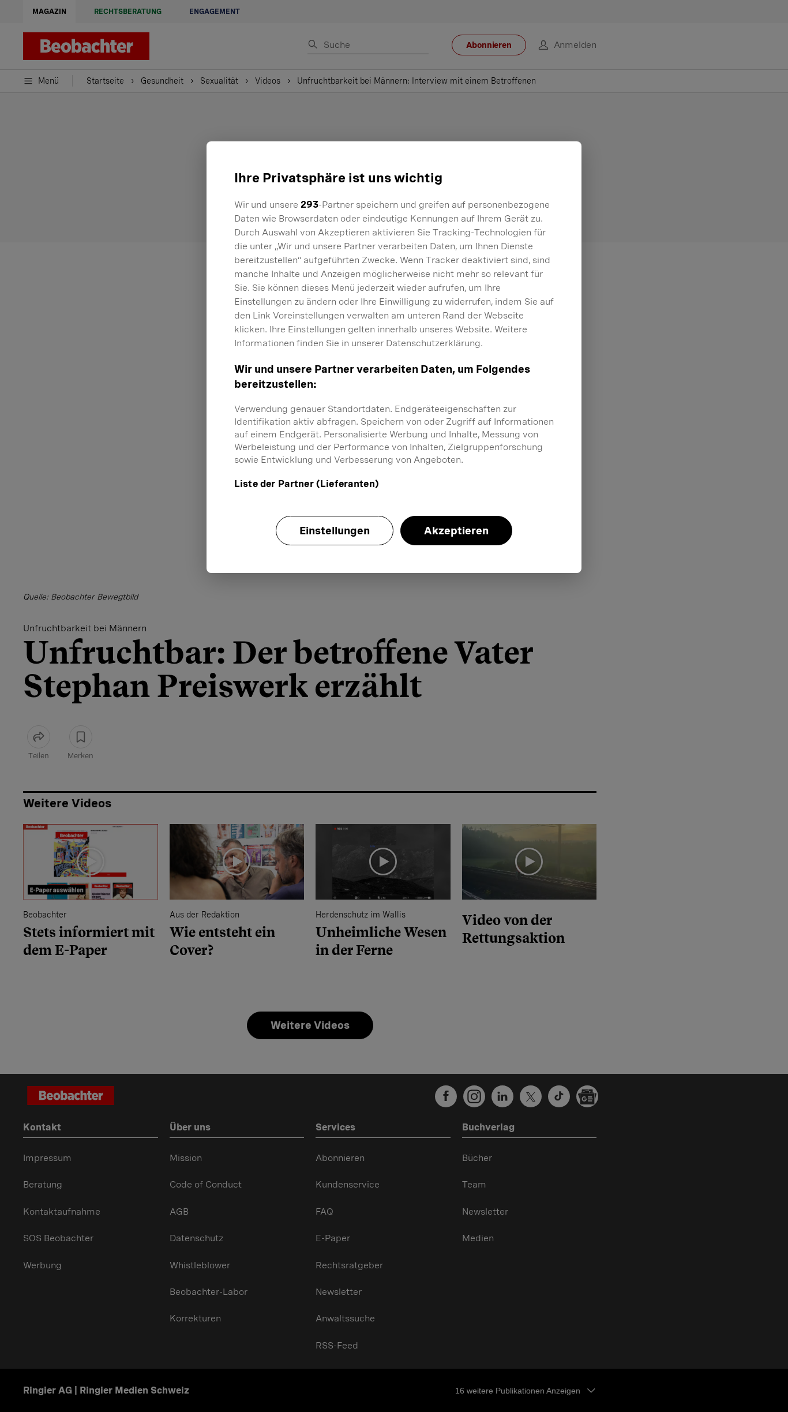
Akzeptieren (456, 531)
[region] (394, 357)
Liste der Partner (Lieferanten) (306, 483)
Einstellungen (334, 531)
